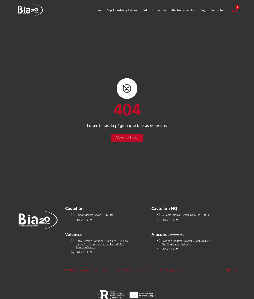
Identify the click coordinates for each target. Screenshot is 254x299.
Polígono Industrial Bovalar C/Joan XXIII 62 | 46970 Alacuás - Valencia (186, 243)
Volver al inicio (127, 137)
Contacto (216, 10)
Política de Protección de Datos (135, 270)
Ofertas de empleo (183, 10)
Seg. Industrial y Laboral (122, 10)
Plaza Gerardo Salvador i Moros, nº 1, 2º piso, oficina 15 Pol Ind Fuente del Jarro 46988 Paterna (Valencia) (102, 244)
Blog (203, 10)
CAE (145, 10)
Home (98, 10)
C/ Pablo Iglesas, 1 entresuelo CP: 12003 (185, 215)
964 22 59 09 (84, 220)
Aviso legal (102, 270)
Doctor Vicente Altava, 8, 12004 (94, 215)
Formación (159, 10)
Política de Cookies (77, 270)
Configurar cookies (173, 270)
